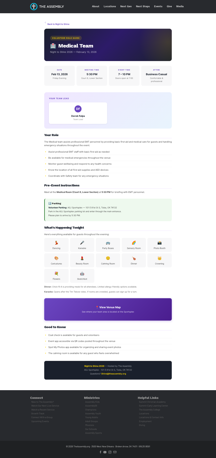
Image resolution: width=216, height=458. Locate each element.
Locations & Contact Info (151, 417)
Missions (89, 425)
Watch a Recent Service (43, 409)
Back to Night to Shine (58, 24)
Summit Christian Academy (152, 401)
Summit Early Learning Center (153, 405)
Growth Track (37, 413)
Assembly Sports (93, 432)
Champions (90, 409)
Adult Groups (91, 421)
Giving (142, 425)
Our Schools (91, 429)
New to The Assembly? (42, 401)
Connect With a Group (42, 417)
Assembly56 (91, 405)
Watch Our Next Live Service (45, 405)
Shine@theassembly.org (113, 373)
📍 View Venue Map (108, 309)
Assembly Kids (92, 401)
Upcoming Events (40, 421)
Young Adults (91, 417)
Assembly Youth (93, 413)
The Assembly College (149, 409)
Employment (145, 421)
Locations (144, 413)
